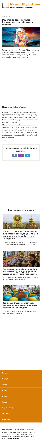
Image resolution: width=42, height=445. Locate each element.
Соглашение (14, 438)
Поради (5, 379)
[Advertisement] (21, 82)
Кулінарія (5, 396)
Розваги (5, 402)
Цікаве (5, 390)
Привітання (6, 419)
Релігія (4, 385)
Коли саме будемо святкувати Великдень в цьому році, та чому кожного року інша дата (20, 305)
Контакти (5, 438)
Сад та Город (7, 408)
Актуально (6, 414)
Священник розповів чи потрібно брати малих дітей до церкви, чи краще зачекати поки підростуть (20, 271)
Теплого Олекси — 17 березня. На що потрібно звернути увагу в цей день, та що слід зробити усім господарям (20, 235)
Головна (5, 373)
